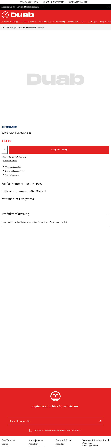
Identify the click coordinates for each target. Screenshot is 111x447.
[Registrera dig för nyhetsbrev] (100, 421)
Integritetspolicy (76, 430)
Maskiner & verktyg (10, 22)
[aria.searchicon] (3, 27)
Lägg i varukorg (59, 149)
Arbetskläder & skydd (77, 22)
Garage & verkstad (28, 22)
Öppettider (87, 443)
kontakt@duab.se (90, 445)
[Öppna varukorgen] (107, 16)
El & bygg (92, 22)
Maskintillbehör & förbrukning (52, 22)
